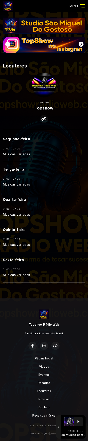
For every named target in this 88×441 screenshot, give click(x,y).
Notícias (44, 399)
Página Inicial (44, 358)
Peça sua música (43, 415)
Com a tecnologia (38, 433)
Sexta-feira (13, 260)
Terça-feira (13, 169)
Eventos (44, 374)
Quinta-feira (14, 230)
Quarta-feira (14, 199)
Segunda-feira (16, 139)
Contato (43, 407)
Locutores (44, 391)
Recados (44, 383)
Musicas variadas (16, 154)
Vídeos (44, 366)
